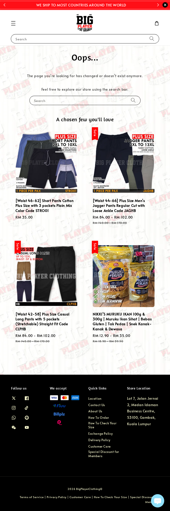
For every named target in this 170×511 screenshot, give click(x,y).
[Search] (152, 38)
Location (95, 399)
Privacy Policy (56, 497)
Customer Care (99, 446)
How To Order (98, 417)
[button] (13, 23)
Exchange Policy (100, 433)
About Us (95, 411)
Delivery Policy (99, 440)
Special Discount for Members (103, 454)
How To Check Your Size (102, 425)
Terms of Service (32, 497)
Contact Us (96, 405)
